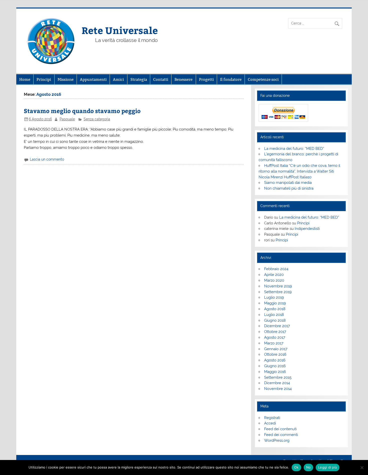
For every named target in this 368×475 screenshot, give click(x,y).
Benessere (183, 79)
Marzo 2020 (274, 280)
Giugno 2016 (275, 366)
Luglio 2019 (274, 297)
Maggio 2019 (275, 303)
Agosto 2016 (274, 360)
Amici (118, 79)
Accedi (270, 423)
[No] (361, 467)
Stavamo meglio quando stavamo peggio (82, 111)
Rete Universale (120, 30)
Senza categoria (97, 119)
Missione (66, 79)
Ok (296, 467)
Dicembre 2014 (277, 383)
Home (24, 79)
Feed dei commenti (281, 434)
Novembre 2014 (278, 388)
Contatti (160, 79)
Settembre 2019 (278, 292)
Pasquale (67, 119)
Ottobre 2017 (275, 331)
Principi (44, 79)
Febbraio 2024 (276, 269)
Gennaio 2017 (275, 349)
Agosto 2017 (274, 337)
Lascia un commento (47, 159)
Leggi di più (327, 467)
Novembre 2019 (278, 286)
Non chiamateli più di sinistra (288, 188)
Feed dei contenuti (280, 429)
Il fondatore (231, 79)
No (308, 467)
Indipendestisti (307, 228)
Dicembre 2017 (277, 326)
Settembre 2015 (277, 377)
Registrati (272, 417)
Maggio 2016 (275, 371)
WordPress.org (276, 440)
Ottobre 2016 (275, 354)
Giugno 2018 (275, 320)
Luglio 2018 (274, 314)
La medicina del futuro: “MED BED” (294, 148)
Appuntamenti (93, 79)
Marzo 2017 (273, 343)
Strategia (138, 79)
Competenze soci (263, 79)
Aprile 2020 (274, 274)
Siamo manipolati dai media (288, 182)
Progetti (206, 79)
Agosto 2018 (274, 309)
